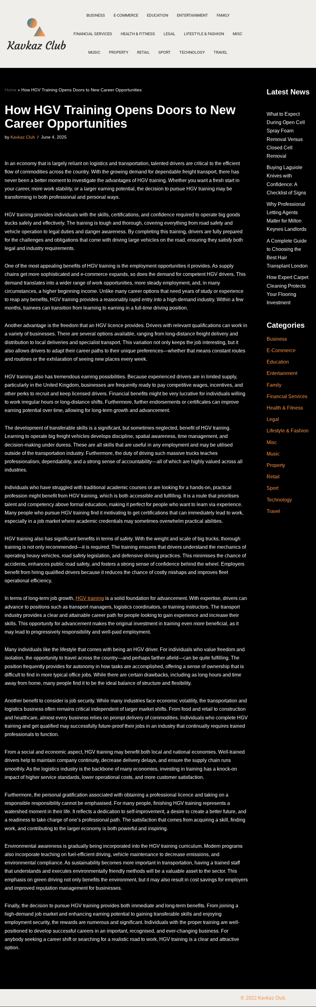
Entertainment (192, 15)
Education (157, 15)
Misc (237, 33)
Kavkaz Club (22, 137)
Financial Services (92, 33)
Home (10, 89)
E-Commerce (126, 15)
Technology (192, 52)
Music (94, 52)
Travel (220, 52)
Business (95, 15)
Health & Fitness (138, 33)
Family (223, 15)
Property (118, 52)
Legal (169, 33)
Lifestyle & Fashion (204, 33)
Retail (143, 52)
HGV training (90, 598)
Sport (164, 52)
